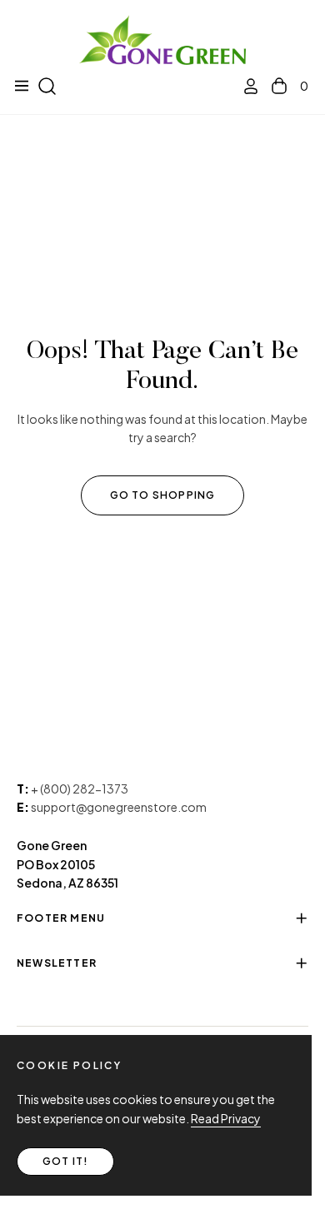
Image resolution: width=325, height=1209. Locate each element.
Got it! (65, 1161)
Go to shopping (163, 495)
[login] (244, 86)
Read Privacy (226, 1118)
